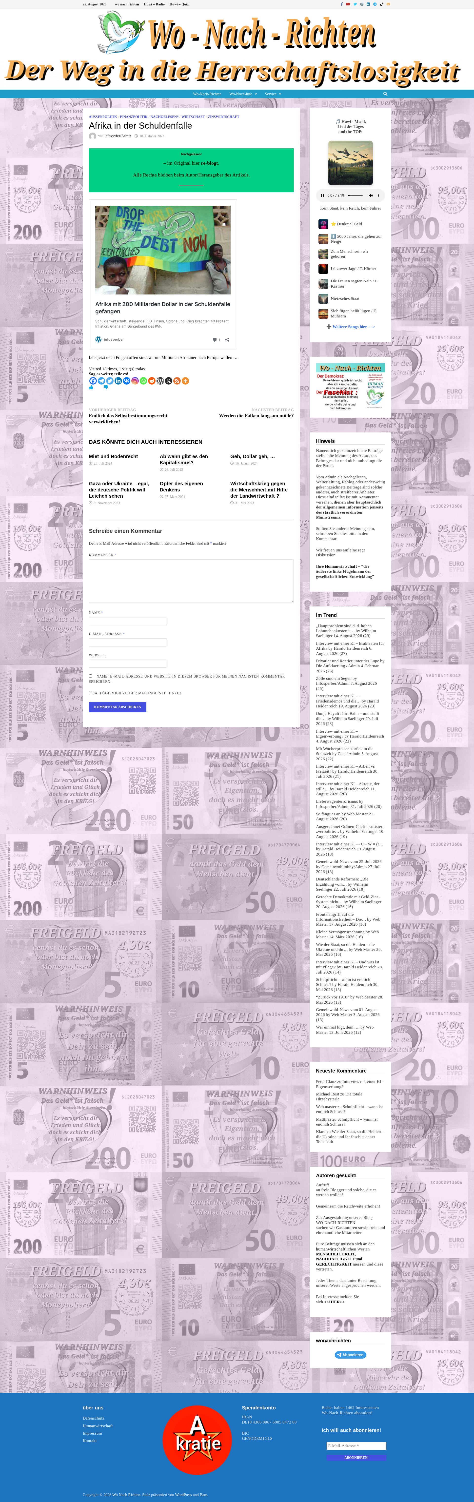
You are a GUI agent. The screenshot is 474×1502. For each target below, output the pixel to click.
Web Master (357, 814)
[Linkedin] (118, 381)
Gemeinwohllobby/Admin (344, 866)
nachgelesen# (164, 117)
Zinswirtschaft (223, 117)
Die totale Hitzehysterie (339, 1096)
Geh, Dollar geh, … (252, 456)
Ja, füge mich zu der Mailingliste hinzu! (136, 693)
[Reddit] (152, 381)
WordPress (183, 1495)
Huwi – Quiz (179, 4)
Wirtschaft (193, 117)
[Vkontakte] (126, 381)
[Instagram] (362, 4)
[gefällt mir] (91, 387)
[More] (185, 381)
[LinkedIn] (369, 4)
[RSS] (177, 381)
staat (327, 512)
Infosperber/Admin (117, 136)
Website (97, 655)
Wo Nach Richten (126, 1495)
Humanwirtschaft (341, 566)
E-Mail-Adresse (107, 634)
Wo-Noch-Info (240, 94)
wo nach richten (127, 4)
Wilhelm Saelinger (348, 718)
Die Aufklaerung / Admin (338, 665)
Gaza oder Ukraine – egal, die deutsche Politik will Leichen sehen (119, 490)
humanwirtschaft (330, 1249)
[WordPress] (160, 381)
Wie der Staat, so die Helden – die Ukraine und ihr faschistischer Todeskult (350, 1136)
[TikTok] (382, 4)
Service (270, 94)
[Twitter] (355, 4)
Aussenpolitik (103, 117)
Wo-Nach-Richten (207, 94)
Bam (203, 1495)
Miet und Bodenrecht (113, 456)
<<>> (334, 1302)
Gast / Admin (349, 753)
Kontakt (90, 1440)
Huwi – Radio (154, 4)
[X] (168, 381)
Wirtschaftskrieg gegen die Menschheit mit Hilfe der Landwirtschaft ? (259, 490)
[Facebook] (342, 4)
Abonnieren (352, 1354)
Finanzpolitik (134, 117)
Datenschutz (93, 1418)
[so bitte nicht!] (106, 387)
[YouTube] (348, 4)
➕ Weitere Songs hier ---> (350, 326)
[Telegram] (375, 4)
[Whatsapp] (143, 381)
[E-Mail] (388, 4)
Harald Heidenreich (351, 648)
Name (96, 613)
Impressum (92, 1433)
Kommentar (103, 555)
